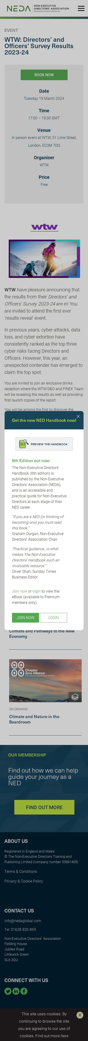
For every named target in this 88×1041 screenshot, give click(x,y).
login (36, 591)
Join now (19, 591)
